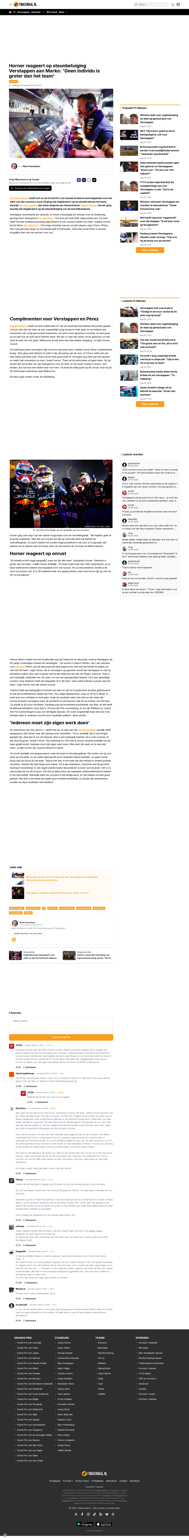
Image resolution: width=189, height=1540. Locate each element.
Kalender (36, 12)
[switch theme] (173, 4)
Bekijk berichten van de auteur (28, 933)
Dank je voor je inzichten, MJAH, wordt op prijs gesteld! (149, 578)
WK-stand (52, 12)
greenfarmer (134, 463)
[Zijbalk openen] (10, 4)
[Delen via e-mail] (89, 180)
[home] (10, 12)
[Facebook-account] (82, 1514)
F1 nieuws (52, 908)
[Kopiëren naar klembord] (94, 180)
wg (129, 572)
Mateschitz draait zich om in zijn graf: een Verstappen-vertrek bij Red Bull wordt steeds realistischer (62, 878)
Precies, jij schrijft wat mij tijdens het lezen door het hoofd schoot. (149, 513)
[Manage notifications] (5, 1535)
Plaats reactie (61, 1037)
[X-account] (76, 1514)
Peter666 (132, 519)
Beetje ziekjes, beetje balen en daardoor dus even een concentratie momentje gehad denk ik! (150, 541)
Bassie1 (131, 477)
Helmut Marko (89, 205)
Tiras (130, 533)
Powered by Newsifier (94, 1531)
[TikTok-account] (94, 1514)
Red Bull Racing (19, 326)
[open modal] (178, 4)
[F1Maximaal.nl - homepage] (25, 4)
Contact (123, 1481)
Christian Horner (19, 198)
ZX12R (131, 491)
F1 (14, 12)
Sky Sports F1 (31, 225)
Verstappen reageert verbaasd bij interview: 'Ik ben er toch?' (57, 893)
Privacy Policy (82, 1481)
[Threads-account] (113, 1514)
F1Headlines (97, 1481)
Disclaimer (135, 1481)
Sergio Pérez (45, 218)
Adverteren (111, 1481)
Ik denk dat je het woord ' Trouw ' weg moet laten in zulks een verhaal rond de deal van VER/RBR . (149, 591)
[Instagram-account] (88, 1514)
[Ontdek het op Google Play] (85, 1524)
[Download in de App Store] (104, 1524)
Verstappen (23, 12)
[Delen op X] (84, 180)
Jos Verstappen (87, 730)
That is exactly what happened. (137, 567)
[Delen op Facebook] (79, 180)
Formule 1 (13, 81)
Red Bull (20, 666)
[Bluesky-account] (106, 1514)
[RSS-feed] (100, 1514)
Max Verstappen (28, 205)
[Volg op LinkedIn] (14, 940)
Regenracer (133, 583)
